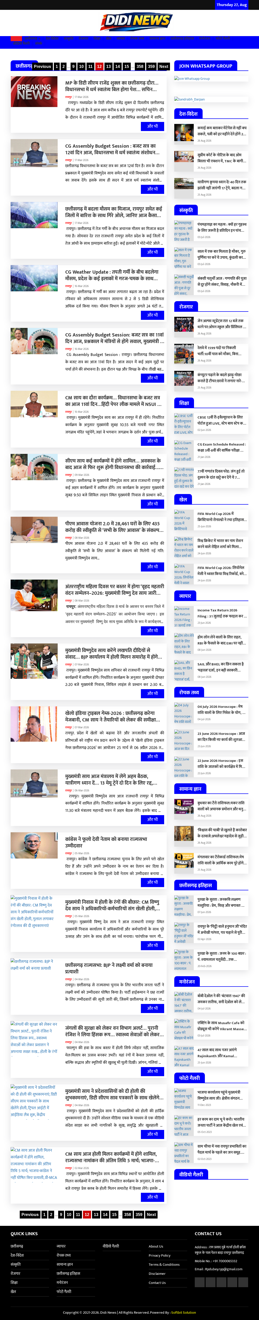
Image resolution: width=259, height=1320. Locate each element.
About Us (156, 1246)
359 (151, 66)
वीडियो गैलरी (21, 43)
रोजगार (83, 38)
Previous (42, 66)
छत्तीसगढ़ (31, 38)
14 (117, 66)
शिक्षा (97, 38)
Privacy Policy (159, 1255)
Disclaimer (157, 1274)
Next (163, 66)
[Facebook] (13, 5)
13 (108, 66)
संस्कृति (68, 38)
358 (140, 66)
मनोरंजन (204, 38)
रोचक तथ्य (137, 38)
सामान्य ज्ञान (157, 38)
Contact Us (157, 1283)
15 (126, 66)
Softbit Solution (183, 1312)
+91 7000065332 (225, 1261)
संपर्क (38, 43)
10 (81, 66)
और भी (152, 126)
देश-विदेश (52, 38)
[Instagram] (26, 5)
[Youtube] (32, 5)
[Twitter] (19, 5)
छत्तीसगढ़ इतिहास (182, 38)
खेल (108, 38)
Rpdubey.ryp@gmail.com (224, 1269)
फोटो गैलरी (223, 38)
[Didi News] (129, 23)
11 (90, 66)
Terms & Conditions (164, 1264)
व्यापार (121, 38)
